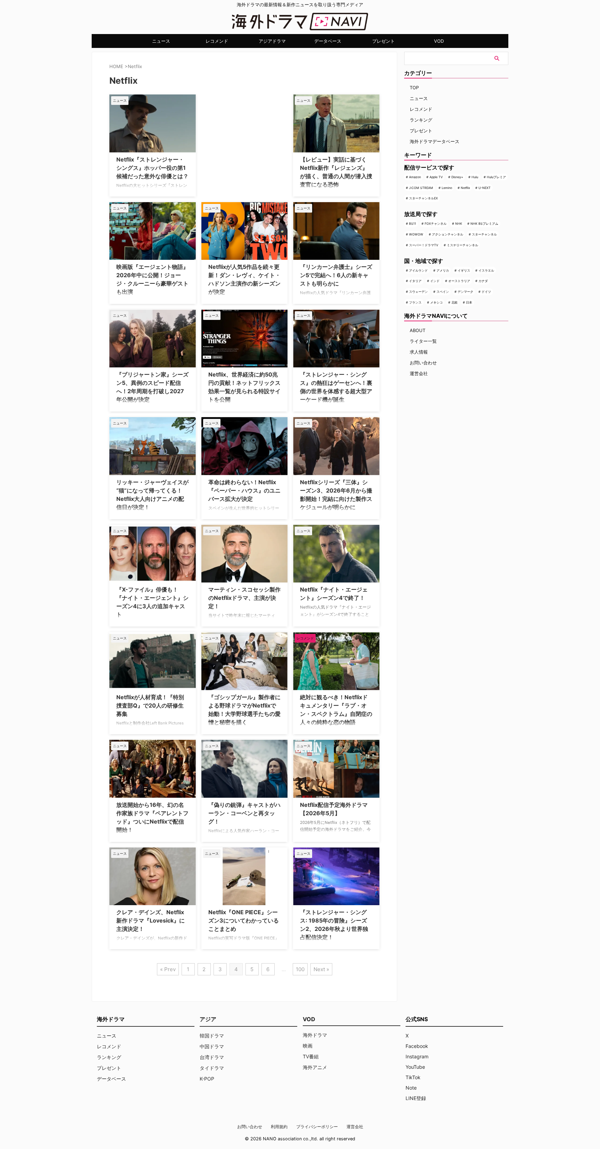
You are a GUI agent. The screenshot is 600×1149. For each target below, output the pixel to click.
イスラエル (486, 270)
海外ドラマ (315, 1035)
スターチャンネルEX (423, 198)
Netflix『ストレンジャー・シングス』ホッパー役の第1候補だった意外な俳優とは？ (152, 168)
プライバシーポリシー (317, 1126)
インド (435, 281)
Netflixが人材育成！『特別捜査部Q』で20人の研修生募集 (150, 705)
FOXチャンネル (436, 223)
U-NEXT (484, 188)
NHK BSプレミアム (484, 223)
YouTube (415, 1067)
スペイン (442, 292)
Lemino (447, 188)
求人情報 (419, 352)
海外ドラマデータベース (434, 141)
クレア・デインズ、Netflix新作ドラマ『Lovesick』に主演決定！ (150, 920)
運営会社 (419, 373)
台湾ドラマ (212, 1057)
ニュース (161, 41)
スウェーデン (418, 292)
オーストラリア (459, 281)
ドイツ (486, 292)
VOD (439, 41)
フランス (415, 302)
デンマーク (465, 292)
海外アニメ (315, 1067)
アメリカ (442, 270)
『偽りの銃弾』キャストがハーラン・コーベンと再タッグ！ (244, 813)
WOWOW (416, 234)
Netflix (465, 188)
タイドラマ (212, 1068)
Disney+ (457, 177)
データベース (327, 41)
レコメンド (217, 41)
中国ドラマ (212, 1046)
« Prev (168, 969)
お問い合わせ (423, 362)
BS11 (412, 223)
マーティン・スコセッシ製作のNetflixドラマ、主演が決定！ (244, 598)
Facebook (417, 1046)
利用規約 (279, 1126)
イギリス (464, 270)
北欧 (454, 302)
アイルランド (418, 270)
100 (300, 969)
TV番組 (311, 1056)
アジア (208, 1019)
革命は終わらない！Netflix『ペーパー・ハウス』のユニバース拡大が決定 (244, 490)
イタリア (415, 281)
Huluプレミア (496, 177)
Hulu (475, 177)
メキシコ (436, 302)
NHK (458, 223)
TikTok (413, 1077)
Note (411, 1088)
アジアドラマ (272, 41)
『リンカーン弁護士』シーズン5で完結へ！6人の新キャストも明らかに (336, 275)
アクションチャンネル (447, 234)
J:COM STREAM (421, 188)
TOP (414, 87)
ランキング (421, 120)
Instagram (417, 1056)
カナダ (483, 281)
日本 (469, 302)
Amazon (415, 177)
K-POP (207, 1079)
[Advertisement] (236, 137)
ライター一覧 (423, 341)
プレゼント (383, 41)
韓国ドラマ (212, 1036)
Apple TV (436, 177)
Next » (321, 969)
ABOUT (417, 330)
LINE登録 (416, 1098)
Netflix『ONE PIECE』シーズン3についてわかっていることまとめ (243, 920)
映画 (307, 1046)
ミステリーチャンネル (462, 245)
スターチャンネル (484, 234)
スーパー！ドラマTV (423, 245)
